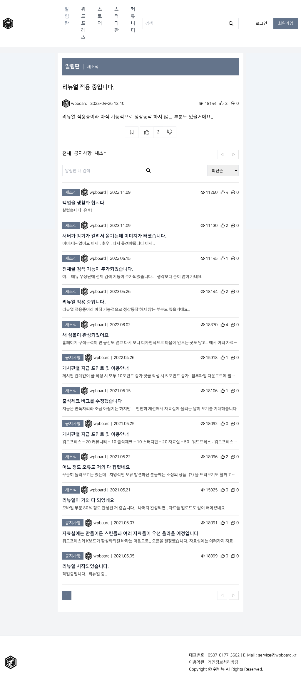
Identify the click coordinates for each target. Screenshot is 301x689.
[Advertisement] (27, 141)
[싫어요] (169, 132)
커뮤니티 (133, 20)
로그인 (261, 23)
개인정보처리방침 (223, 662)
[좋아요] (146, 132)
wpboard (79, 103)
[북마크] (131, 132)
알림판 (67, 16)
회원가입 (285, 23)
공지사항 (83, 153)
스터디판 (116, 20)
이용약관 (196, 662)
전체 (66, 153)
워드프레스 (83, 23)
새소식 (92, 67)
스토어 (100, 16)
